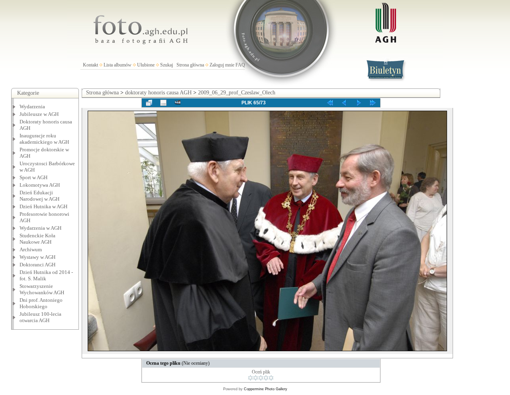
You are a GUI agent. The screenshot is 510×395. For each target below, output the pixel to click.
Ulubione (146, 65)
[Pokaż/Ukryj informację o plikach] (163, 102)
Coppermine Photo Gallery (265, 389)
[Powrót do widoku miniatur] (149, 102)
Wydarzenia (32, 107)
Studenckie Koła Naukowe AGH (37, 239)
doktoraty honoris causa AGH (158, 93)
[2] (255, 378)
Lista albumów (117, 65)
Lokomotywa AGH (40, 185)
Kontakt (90, 65)
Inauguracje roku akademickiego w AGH (44, 139)
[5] (271, 378)
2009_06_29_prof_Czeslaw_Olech (236, 93)
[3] (260, 378)
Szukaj (166, 65)
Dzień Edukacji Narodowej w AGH (39, 196)
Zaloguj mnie (222, 65)
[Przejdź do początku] (330, 102)
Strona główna (190, 65)
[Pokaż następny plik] (358, 102)
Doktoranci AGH (37, 265)
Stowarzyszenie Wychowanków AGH (42, 289)
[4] (266, 378)
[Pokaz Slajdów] (178, 102)
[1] (250, 378)
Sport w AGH (33, 177)
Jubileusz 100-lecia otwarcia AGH (40, 317)
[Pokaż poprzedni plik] (344, 102)
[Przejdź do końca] (373, 102)
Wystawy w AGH (37, 257)
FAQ (240, 65)
